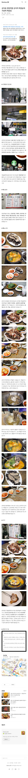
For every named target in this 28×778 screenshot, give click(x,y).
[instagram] (12, 769)
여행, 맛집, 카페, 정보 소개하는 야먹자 (10, 736)
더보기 (25, 691)
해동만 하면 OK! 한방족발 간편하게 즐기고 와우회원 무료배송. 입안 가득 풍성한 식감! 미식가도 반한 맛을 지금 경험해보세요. (14, 29)
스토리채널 (11, 763)
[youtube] (15, 769)
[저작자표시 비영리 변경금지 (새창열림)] (17, 684)
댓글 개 (3, 725)
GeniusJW (5, 2)
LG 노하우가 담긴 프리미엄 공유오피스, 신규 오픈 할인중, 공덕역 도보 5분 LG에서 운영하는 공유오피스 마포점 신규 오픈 (10, 39)
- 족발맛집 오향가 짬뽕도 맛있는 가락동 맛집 (14, 637)
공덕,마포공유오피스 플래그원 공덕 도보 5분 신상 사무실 (10, 37)
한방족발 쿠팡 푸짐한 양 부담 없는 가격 (13, 27)
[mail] (18, 769)
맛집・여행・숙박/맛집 (6, 13)
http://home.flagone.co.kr (9, 34)
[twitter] (9, 769)
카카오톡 (15, 763)
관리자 (19, 763)
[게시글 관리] (8, 685)
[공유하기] (6, 685)
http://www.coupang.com (9, 24)
